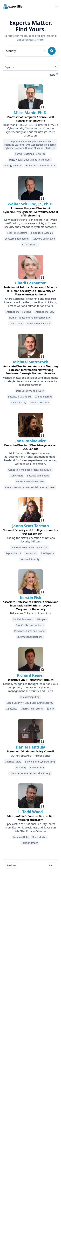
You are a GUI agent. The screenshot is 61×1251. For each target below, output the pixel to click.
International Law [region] (44, 311)
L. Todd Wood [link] (30, 811)
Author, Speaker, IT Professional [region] (30, 755)
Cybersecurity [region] (18, 402)
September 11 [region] (13, 553)
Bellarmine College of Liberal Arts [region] (30, 613)
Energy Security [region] (12, 165)
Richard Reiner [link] (30, 675)
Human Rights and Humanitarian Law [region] (29, 317)
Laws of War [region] (16, 323)
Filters (51, 74)
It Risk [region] (50, 708)
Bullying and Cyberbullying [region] (40, 761)
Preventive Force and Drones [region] (30, 630)
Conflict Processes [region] (23, 619)
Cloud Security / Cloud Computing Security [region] (30, 702)
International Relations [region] (18, 311)
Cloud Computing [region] (30, 696)
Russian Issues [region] (30, 842)
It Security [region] (11, 708)
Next (51, 865)
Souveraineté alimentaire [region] (30, 481)
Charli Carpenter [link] (30, 283)
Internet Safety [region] (13, 761)
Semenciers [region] (17, 475)
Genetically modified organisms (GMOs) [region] (29, 469)
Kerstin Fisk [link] (30, 597)
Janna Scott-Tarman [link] (30, 525)
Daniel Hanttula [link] (30, 747)
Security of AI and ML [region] (19, 396)
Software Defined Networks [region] (30, 153)
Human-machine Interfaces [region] (40, 165)
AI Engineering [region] (43, 396)
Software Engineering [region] (17, 238)
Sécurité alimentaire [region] (38, 475)
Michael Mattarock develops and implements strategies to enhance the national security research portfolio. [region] (30, 381)
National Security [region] (39, 402)
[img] (30, 96)
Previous (11, 865)
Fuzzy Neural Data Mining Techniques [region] (30, 159)
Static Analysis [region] (30, 244)
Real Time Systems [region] (17, 232)
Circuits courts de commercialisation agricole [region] (29, 487)
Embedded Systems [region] (42, 232)
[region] (30, 118)
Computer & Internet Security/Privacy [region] (30, 773)
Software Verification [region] (44, 238)
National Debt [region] (20, 837)
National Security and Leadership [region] (30, 547)
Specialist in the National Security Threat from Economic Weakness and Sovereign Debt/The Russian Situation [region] (30, 827)
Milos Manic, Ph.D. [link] (30, 112)
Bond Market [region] (39, 837)
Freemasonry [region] (37, 767)
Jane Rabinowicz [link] (30, 440)
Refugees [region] (41, 619)
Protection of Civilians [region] (38, 323)
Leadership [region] (31, 553)
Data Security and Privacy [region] (30, 390)
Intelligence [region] (47, 553)
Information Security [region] (32, 708)
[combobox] (26, 51)
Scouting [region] (21, 767)
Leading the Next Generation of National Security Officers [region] (30, 539)
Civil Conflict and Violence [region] (30, 625)
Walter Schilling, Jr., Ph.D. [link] (30, 204)
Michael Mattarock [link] (30, 362)
